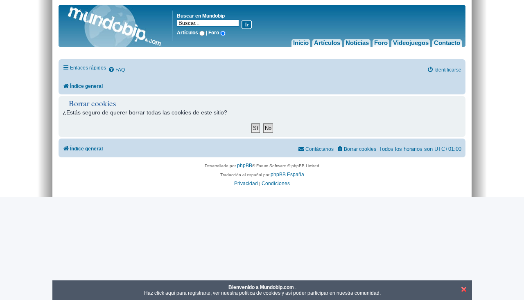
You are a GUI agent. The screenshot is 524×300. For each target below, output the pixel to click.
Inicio (301, 42)
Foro (381, 42)
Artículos (327, 42)
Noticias (357, 42)
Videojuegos (411, 42)
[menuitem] (116, 70)
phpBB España (287, 174)
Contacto (447, 42)
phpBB (244, 165)
